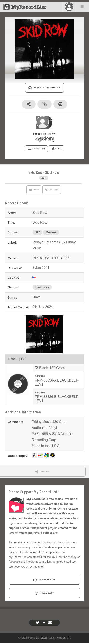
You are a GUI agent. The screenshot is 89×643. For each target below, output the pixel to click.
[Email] (50, 622)
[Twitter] (38, 622)
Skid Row (35, 172)
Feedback (47, 593)
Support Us (47, 579)
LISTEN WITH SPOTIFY (46, 87)
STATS (58, 149)
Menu (82, 6)
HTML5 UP (63, 637)
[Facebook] (44, 622)
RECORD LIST (38, 149)
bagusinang (44, 138)
